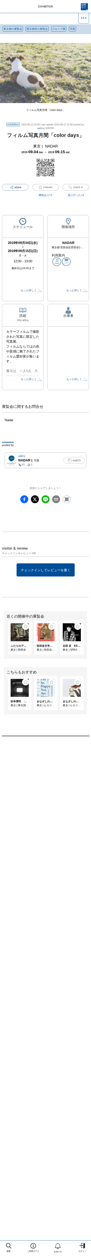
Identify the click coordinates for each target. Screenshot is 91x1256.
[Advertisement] (45, 798)
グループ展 (58, 28)
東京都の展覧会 (13, 28)
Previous (3, 640)
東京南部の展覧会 (37, 28)
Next (87, 640)
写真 (72, 28)
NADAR (45, 128)
